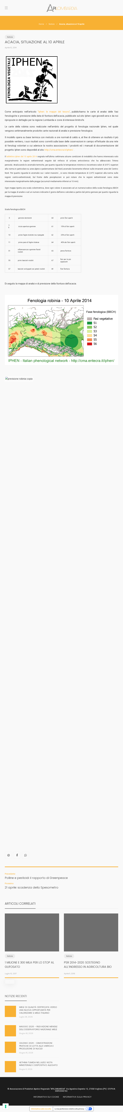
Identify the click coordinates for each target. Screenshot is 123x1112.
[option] (32, 945)
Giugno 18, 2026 (26, 1033)
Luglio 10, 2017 (11, 973)
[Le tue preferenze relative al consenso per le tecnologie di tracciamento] (6, 1106)
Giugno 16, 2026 (26, 1052)
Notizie (52, 24)
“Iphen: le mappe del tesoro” (54, 111)
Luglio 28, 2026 (26, 1017)
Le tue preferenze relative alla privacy (69, 1109)
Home (41, 24)
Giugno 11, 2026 (25, 1069)
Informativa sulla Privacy (77, 1096)
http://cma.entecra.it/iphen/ (59, 150)
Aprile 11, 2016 (69, 973)
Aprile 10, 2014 (10, 47)
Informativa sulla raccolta (41, 1109)
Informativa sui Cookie (46, 1096)
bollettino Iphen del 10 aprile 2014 (21, 156)
